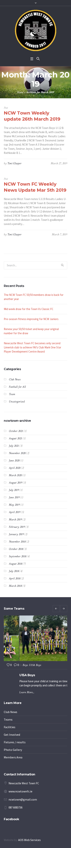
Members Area (13, 759)
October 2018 (16, 549)
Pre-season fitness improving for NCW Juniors (31, 319)
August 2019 (15, 483)
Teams (8, 721)
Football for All (17, 387)
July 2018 (14, 571)
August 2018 (15, 564)
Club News (14, 379)
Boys (9, 665)
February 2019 (17, 527)
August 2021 (15, 438)
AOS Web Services (29, 841)
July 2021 (14, 446)
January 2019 (16, 534)
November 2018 (17, 542)
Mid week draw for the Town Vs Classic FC (28, 309)
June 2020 (14, 461)
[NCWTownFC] (35, 30)
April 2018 (14, 579)
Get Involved (12, 736)
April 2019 (14, 512)
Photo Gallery (13, 751)
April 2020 (14, 468)
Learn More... (11, 692)
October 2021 (16, 431)
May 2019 (14, 505)
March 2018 (15, 586)
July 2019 (14, 490)
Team (12, 394)
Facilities (9, 728)
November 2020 (17, 453)
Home (20, 92)
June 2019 (14, 497)
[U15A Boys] (35, 638)
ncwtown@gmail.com (23, 801)
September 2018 (17, 556)
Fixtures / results (15, 744)
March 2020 (15, 475)
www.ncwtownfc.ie (20, 793)
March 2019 (15, 520)
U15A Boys (20, 665)
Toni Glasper (14, 163)
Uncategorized (17, 402)
